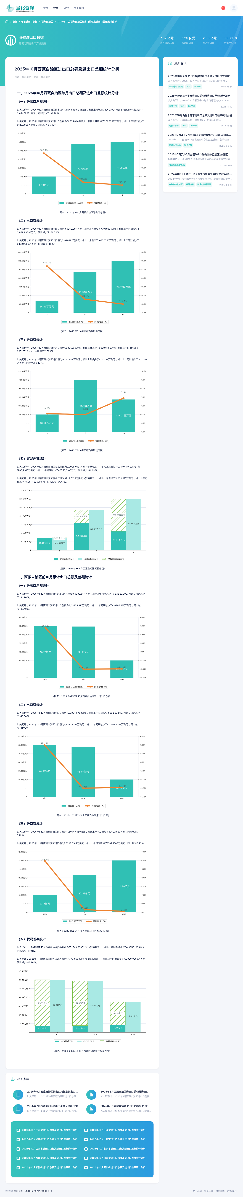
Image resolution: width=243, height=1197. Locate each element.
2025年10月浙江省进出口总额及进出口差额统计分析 (49, 1139)
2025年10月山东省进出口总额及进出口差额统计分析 (49, 1148)
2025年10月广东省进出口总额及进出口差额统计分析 (49, 1129)
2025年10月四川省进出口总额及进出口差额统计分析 (117, 1167)
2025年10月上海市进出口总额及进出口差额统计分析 (117, 1139)
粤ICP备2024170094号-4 (38, 1191)
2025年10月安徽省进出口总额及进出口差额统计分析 (49, 1167)
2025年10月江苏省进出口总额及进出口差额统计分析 (117, 1129)
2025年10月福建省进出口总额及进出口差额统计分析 (49, 1157)
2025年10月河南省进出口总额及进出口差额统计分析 (117, 1157)
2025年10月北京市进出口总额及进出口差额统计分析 (117, 1148)
